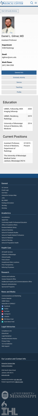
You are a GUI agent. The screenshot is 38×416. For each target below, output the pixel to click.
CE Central (5, 187)
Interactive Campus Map (9, 195)
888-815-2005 (19, 382)
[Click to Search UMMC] (32, 3)
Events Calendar (6, 298)
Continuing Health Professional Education (14, 222)
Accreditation (6, 217)
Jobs (3, 198)
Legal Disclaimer (6, 336)
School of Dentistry (7, 230)
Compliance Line (7, 331)
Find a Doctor (6, 260)
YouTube (6, 311)
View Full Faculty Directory (9, 11)
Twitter (5, 309)
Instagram (6, 314)
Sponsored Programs (8, 287)
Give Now (4, 193)
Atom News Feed (8, 322)
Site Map (4, 205)
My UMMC (5, 200)
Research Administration (9, 284)
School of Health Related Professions (13, 235)
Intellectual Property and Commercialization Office (17, 282)
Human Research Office (9, 279)
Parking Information (8, 203)
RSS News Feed (8, 319)
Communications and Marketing (11, 296)
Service (19, 82)
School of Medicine (7, 238)
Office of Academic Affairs (9, 225)
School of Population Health (10, 243)
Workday (4, 208)
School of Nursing (7, 240)
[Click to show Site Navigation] (36, 3)
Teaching (19, 87)
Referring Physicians (8, 267)
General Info (19, 72)
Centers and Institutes (8, 276)
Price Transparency (7, 265)
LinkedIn (6, 316)
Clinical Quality (6, 257)
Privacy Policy (6, 341)
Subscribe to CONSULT (8, 303)
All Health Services (7, 252)
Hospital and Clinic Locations (10, 262)
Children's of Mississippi (9, 254)
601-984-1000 (18, 379)
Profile (19, 92)
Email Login (5, 190)
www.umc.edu (5, 375)
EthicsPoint (5, 333)
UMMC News (5, 301)
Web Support (5, 346)
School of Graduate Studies (10, 232)
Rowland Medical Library (9, 227)
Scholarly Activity (19, 77)
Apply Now (5, 220)
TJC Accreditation (7, 344)
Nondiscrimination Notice (9, 338)
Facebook (6, 306)
